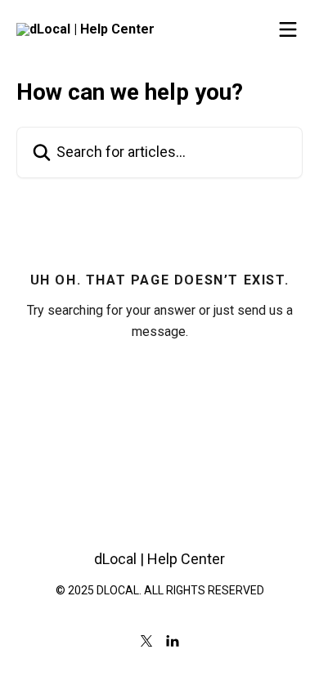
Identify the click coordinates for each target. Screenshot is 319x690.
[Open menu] (288, 29)
